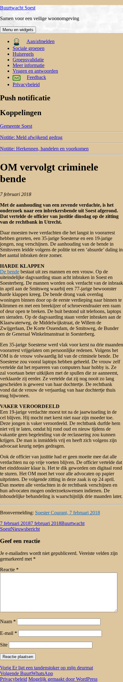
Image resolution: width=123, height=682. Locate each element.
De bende (9, 271)
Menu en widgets (18, 29)
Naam (8, 621)
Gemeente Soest (16, 126)
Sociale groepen (28, 48)
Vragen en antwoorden (35, 71)
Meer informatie (28, 65)
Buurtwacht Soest (17, 7)
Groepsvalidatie (28, 59)
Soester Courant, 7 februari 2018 (67, 512)
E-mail (8, 633)
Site (4, 644)
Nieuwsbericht (25, 529)
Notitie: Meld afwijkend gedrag (31, 137)
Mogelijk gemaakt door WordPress (62, 679)
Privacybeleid (26, 84)
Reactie (9, 569)
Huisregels (23, 54)
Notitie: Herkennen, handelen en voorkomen (44, 148)
